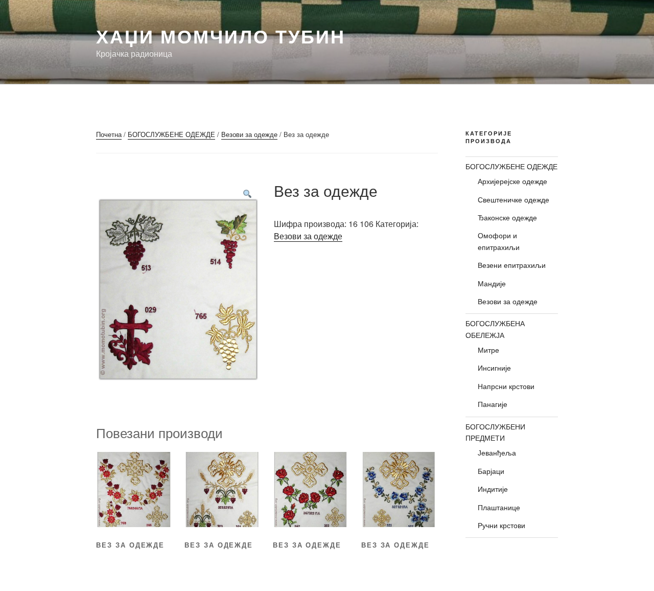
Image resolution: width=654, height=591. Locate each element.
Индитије (493, 489)
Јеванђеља (497, 452)
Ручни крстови (501, 525)
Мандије (492, 283)
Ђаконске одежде (507, 217)
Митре (488, 350)
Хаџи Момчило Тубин (220, 35)
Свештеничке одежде (513, 199)
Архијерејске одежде (512, 181)
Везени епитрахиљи (512, 265)
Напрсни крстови (506, 386)
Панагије (492, 404)
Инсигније (494, 367)
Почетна (109, 134)
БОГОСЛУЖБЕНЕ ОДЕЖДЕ (171, 134)
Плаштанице (499, 507)
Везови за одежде (249, 134)
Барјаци (491, 471)
